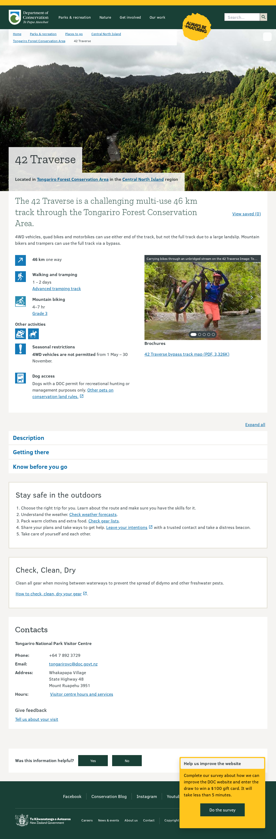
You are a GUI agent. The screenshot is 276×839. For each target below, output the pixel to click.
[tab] (193, 334)
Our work (157, 17)
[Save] (254, 204)
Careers (87, 820)
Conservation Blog (109, 796)
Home (17, 34)
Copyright (171, 820)
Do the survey (222, 810)
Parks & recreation (74, 17)
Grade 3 (39, 313)
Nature (105, 17)
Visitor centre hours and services (81, 694)
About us (131, 820)
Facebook (72, 796)
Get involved (130, 17)
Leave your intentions (126, 527)
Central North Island (106, 34)
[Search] (263, 17)
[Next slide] (251, 297)
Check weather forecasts (93, 514)
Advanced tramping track (56, 288)
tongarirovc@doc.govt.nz (73, 664)
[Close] (260, 763)
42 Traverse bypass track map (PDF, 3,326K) (186, 354)
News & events (108, 820)
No (127, 760)
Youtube (174, 796)
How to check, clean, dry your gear (49, 593)
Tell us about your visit (36, 719)
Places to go (74, 34)
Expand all (255, 424)
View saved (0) (246, 213)
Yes (93, 760)
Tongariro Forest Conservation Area (39, 41)
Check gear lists (103, 521)
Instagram (147, 796)
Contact (148, 820)
